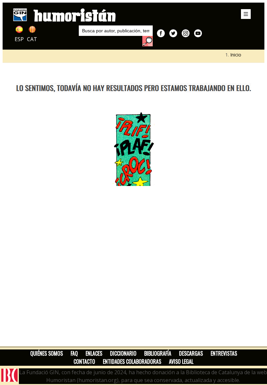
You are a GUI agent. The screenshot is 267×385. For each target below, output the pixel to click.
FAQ (74, 353)
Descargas (191, 353)
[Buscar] (147, 41)
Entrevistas (224, 353)
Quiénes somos (46, 353)
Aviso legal (181, 361)
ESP (19, 39)
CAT (32, 39)
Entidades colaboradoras (132, 361)
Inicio (235, 55)
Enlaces (94, 353)
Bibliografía (157, 353)
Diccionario (123, 353)
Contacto (84, 361)
